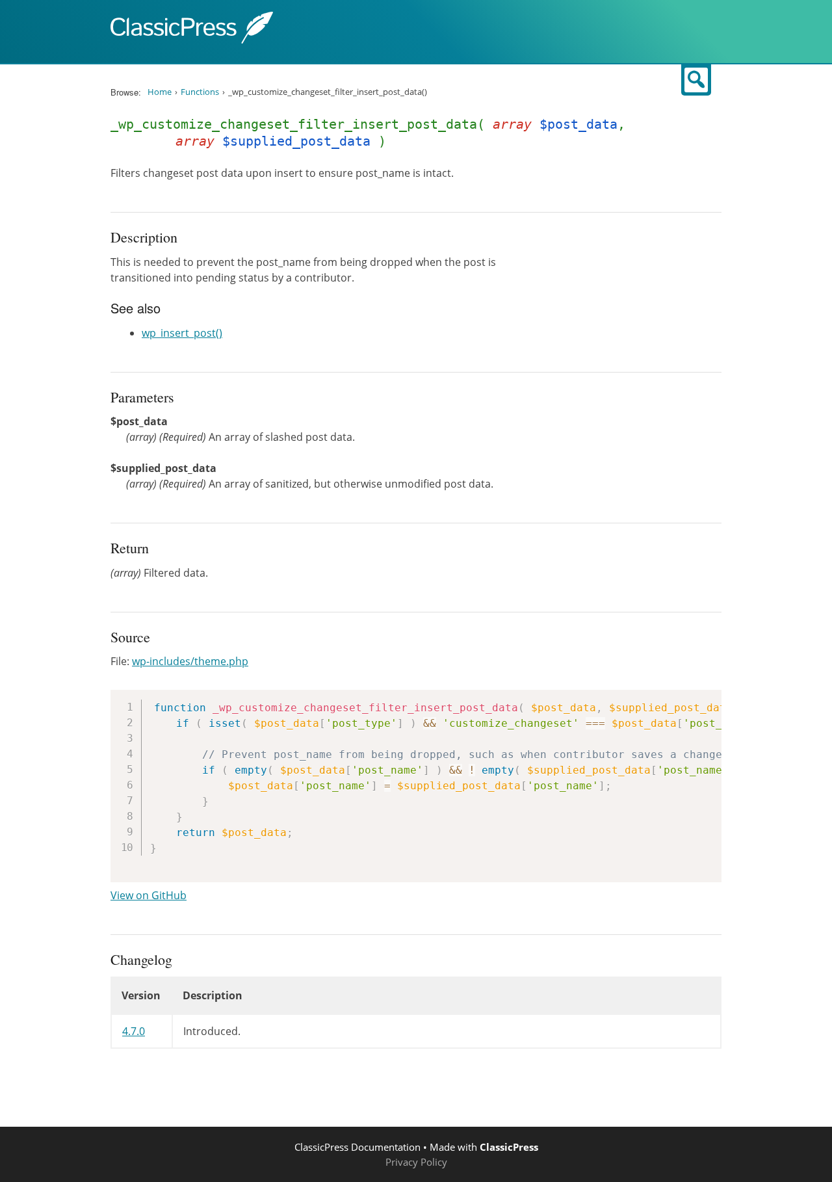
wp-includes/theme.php (190, 661)
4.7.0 (133, 1031)
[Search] (696, 80)
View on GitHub (148, 895)
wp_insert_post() (182, 333)
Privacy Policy (416, 1161)
